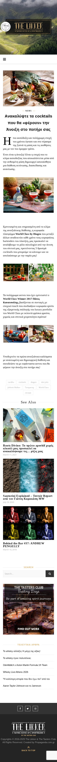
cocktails (22, 382)
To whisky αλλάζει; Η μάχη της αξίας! (21, 651)
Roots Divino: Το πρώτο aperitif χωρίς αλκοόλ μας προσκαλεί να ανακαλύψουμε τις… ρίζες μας (28, 448)
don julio (44, 382)
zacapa (28, 392)
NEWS (28, 111)
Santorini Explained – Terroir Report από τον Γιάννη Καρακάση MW (27, 497)
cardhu (11, 382)
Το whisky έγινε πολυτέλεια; (17, 658)
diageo (33, 382)
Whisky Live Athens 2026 (15, 672)
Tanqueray (29, 387)
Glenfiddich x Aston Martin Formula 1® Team (25, 665)
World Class (44, 387)
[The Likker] (28, 27)
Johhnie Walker (14, 387)
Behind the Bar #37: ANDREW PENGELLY (23, 545)
